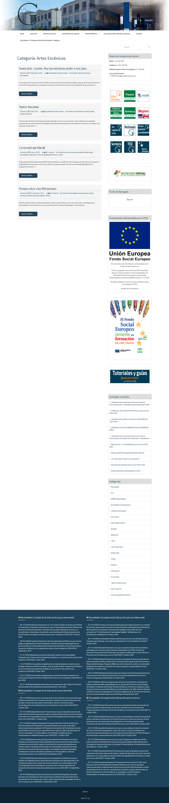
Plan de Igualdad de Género (48, 155)
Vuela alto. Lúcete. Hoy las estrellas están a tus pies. (53, 68)
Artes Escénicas (84, 73)
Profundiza (115, 577)
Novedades (24, 75)
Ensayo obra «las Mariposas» (38, 188)
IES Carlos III (50, 152)
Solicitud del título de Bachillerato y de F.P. (126, 471)
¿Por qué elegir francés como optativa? (125, 459)
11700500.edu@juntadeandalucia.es (140, 6)
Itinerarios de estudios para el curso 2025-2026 (128, 465)
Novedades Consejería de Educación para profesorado (117, 617)
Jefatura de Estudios (118, 511)
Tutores (139, 34)
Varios (61, 155)
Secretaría (115, 517)
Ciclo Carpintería (117, 547)
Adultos (114, 565)
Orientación (33, 155)
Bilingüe (114, 529)
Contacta (33, 34)
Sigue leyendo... (27, 94)
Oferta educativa (49, 34)
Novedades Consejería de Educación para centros (114, 697)
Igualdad (81, 152)
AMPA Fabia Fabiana (118, 499)
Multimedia (88, 152)
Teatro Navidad (29, 107)
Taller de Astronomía (118, 583)
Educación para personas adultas (117, 34)
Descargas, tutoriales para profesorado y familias (40, 40)
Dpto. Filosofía (116, 589)
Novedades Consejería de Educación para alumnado (47, 617)
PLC (112, 493)
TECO (113, 541)
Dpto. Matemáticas (118, 523)
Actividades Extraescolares (58, 73)
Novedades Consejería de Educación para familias (46, 690)
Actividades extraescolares (84, 111)
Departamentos (91, 34)
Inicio (22, 34)
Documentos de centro (70, 34)
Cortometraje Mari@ (32, 147)
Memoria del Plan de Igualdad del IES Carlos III (127, 453)
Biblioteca (114, 535)
